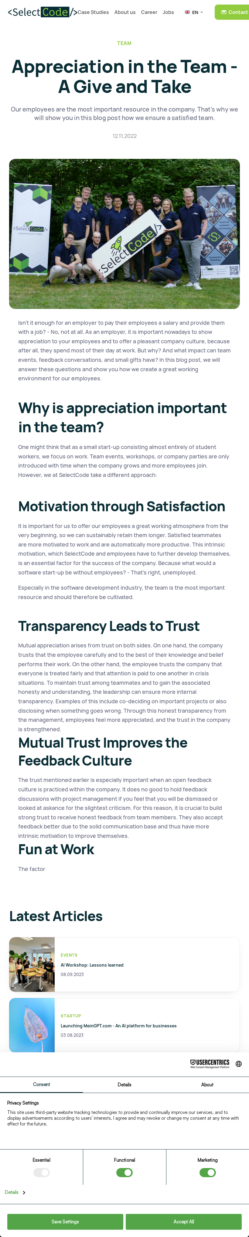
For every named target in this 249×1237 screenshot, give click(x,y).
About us (125, 12)
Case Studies (93, 12)
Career (149, 12)
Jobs (168, 12)
